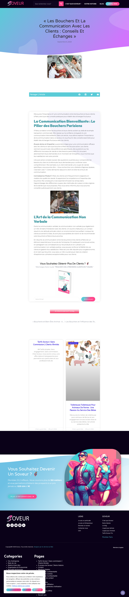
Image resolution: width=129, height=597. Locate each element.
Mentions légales (44, 569)
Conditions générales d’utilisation (49, 586)
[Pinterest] (16, 525)
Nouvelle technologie (15, 569)
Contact (41, 567)
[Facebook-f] (8, 525)
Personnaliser (14, 590)
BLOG (102, 4)
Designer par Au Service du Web (43, 547)
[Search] (61, 3)
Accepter (37, 590)
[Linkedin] (20, 525)
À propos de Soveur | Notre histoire (50, 565)
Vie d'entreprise (13, 561)
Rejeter (27, 590)
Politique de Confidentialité (47, 576)
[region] (24, 581)
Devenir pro (42, 595)
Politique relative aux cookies (21, 586)
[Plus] (23, 525)
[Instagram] (12, 525)
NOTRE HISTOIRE (90, 4)
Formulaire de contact (46, 578)
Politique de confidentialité (47, 572)
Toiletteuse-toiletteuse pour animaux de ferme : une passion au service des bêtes (83, 407)
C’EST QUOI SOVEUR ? (73, 4)
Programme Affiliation (46, 584)
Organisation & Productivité (17, 567)
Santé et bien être (14, 565)
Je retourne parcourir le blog (64, 311)
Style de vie (12, 563)
